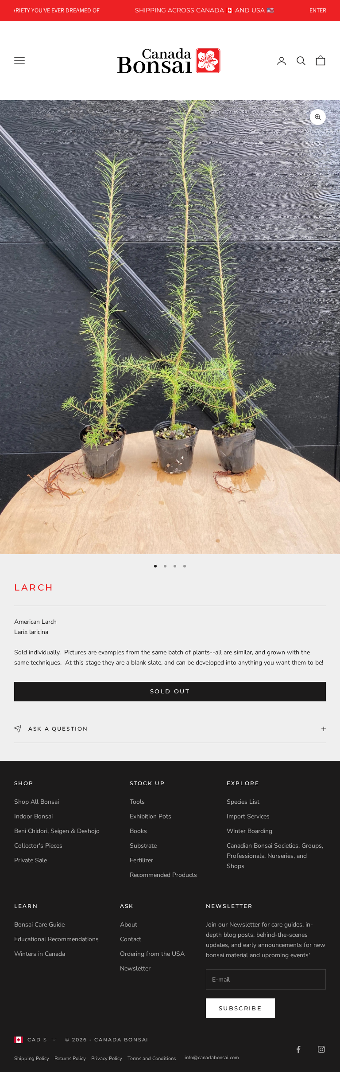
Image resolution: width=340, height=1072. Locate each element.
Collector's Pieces (38, 845)
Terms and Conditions (152, 1058)
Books (138, 831)
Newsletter (135, 968)
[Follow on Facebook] (298, 1049)
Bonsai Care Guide (39, 924)
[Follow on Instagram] (321, 1049)
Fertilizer (141, 860)
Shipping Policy (31, 1058)
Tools (137, 802)
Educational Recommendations (56, 939)
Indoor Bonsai (33, 816)
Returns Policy (70, 1058)
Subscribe (240, 1008)
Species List (243, 802)
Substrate (143, 845)
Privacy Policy (106, 1058)
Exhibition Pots (150, 816)
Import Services (248, 816)
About (128, 924)
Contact (130, 939)
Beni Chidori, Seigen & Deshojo (57, 831)
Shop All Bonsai (36, 802)
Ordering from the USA (152, 954)
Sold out (170, 691)
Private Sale (30, 860)
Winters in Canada (39, 954)
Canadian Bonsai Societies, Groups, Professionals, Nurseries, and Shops (275, 855)
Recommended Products (163, 875)
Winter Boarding (249, 831)
